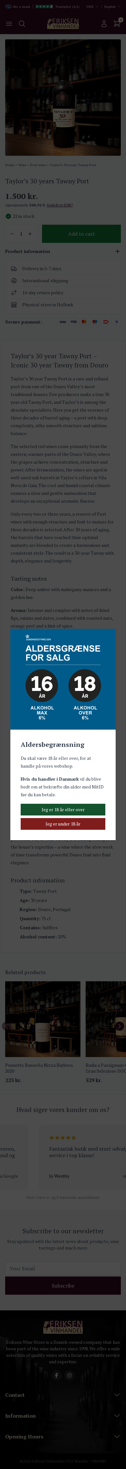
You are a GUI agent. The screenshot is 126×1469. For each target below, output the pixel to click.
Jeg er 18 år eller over (63, 809)
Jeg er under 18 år (63, 824)
